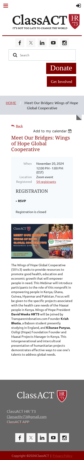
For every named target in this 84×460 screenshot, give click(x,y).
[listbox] (53, 131)
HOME (11, 102)
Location (25, 177)
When (28, 163)
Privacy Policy (62, 456)
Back (19, 126)
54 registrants (46, 181)
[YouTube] (53, 42)
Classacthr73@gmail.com (27, 416)
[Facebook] (19, 42)
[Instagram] (64, 42)
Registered (24, 181)
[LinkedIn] (42, 42)
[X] (30, 42)
